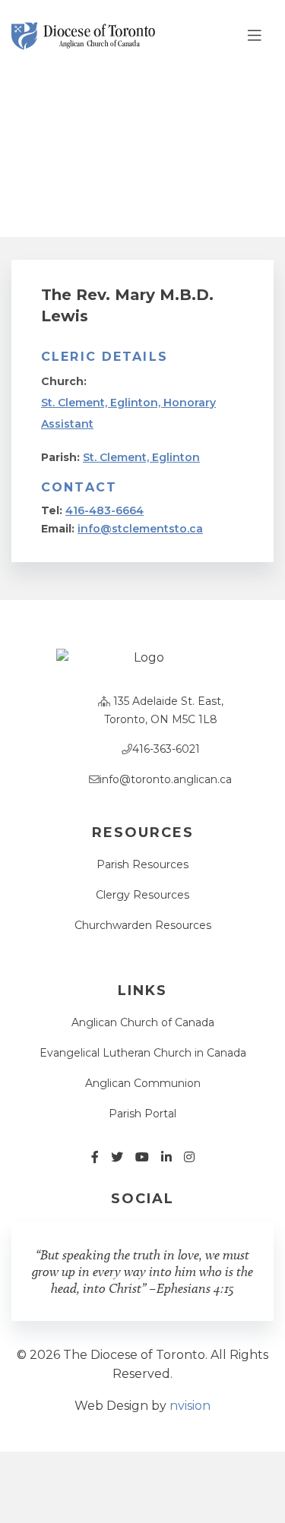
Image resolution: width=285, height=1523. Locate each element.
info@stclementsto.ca (140, 529)
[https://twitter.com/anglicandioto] (117, 1157)
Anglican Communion (143, 1083)
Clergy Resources (142, 895)
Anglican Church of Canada (142, 1022)
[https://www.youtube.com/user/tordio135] (142, 1157)
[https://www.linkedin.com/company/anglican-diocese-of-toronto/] (166, 1157)
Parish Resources (142, 864)
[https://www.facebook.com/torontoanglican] (95, 1157)
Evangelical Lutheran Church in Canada (143, 1053)
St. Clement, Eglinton (141, 457)
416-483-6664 (104, 510)
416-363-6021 (166, 749)
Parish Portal (142, 1113)
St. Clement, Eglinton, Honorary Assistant (128, 413)
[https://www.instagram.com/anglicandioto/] (189, 1157)
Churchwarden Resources (142, 925)
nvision (190, 1405)
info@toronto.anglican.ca (166, 779)
